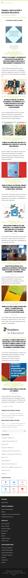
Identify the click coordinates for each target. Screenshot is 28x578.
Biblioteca (3, 533)
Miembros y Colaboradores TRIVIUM (16, 96)
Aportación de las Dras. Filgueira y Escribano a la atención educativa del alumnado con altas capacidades (14, 103)
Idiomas (3, 536)
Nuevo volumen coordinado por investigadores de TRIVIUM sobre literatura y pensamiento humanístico (14, 60)
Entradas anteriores (8, 406)
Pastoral (3, 562)
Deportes (3, 557)
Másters (3, 512)
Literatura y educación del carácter (9, 451)
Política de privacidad (14, 573)
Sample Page (4, 502)
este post (6, 413)
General (4, 96)
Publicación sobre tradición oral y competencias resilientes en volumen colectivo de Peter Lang (14, 309)
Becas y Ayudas (5, 526)
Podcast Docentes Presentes (8, 464)
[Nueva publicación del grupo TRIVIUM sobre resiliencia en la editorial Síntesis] (14, 170)
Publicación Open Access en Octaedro (14, 390)
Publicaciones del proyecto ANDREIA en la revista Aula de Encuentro (14, 144)
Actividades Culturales (6, 555)
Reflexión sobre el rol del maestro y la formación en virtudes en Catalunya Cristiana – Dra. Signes (14, 228)
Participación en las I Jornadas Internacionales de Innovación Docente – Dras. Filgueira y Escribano (14, 269)
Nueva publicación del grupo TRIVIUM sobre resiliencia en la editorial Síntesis (14, 187)
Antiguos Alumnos (5, 538)
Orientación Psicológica (7, 550)
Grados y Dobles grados (7, 509)
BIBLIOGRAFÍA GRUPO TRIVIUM (10, 420)
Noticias (9, 180)
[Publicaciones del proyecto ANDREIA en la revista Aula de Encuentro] (14, 128)
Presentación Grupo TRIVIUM (10, 410)
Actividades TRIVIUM (13, 51)
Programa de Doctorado (7, 516)
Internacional (4, 531)
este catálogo (7, 423)
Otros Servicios (5, 540)
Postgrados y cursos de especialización (10, 514)
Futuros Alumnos (5, 523)
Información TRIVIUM (13, 221)
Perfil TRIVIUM (16, 180)
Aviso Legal (5, 573)
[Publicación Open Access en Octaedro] (14, 372)
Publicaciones (14, 55)
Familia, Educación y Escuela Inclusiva (11, 11)
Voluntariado (4, 560)
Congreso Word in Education (14, 52)
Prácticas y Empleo (5, 528)
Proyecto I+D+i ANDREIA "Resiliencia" (14, 54)
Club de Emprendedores (7, 552)
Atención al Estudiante (6, 548)
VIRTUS (3, 473)
